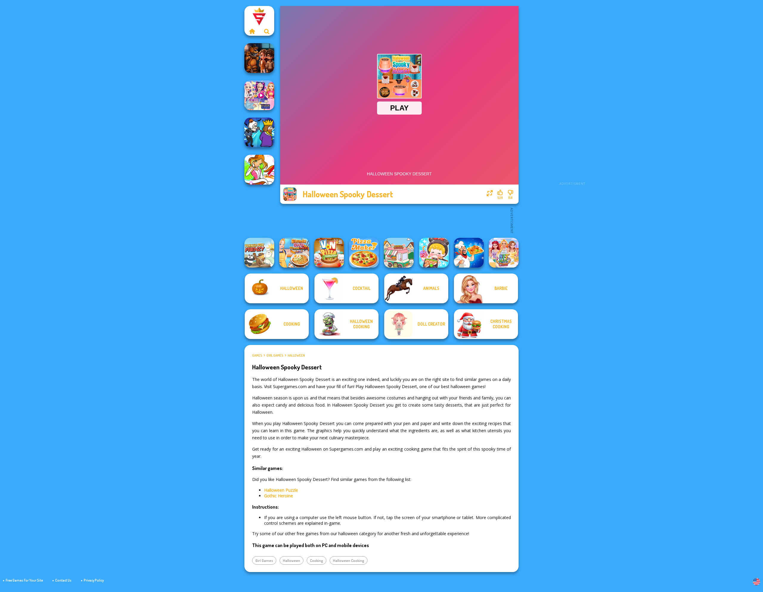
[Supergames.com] (251, 31)
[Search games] (266, 31)
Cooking (316, 560)
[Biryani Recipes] (469, 253)
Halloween (296, 355)
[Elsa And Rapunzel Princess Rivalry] (259, 95)
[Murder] (259, 132)
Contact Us (63, 580)
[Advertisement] (572, 95)
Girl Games (274, 355)
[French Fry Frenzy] (259, 253)
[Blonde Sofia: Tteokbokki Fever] (294, 253)
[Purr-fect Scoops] (399, 253)
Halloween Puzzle (281, 490)
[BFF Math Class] (504, 253)
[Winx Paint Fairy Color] (259, 170)
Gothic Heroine (278, 496)
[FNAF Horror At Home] (259, 58)
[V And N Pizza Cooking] (329, 253)
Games (257, 355)
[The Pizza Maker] (364, 253)
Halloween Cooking (348, 560)
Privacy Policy (94, 580)
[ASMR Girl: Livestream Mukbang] (434, 253)
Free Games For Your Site (24, 580)
